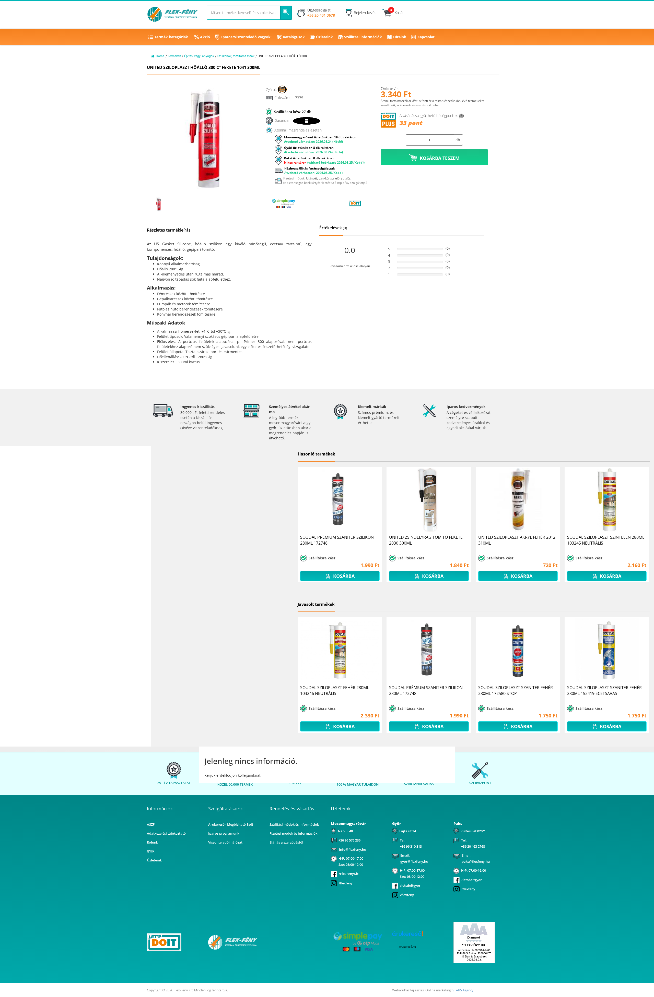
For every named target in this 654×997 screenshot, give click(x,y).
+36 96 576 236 (349, 840)
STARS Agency (462, 990)
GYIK (150, 851)
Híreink (399, 36)
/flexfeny (346, 883)
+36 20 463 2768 (473, 846)
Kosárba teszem (440, 158)
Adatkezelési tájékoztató (166, 833)
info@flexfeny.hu (352, 849)
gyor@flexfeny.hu (414, 861)
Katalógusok (294, 36)
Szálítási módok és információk (294, 824)
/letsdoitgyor (410, 885)
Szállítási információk (363, 36)
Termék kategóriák (171, 36)
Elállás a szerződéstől (286, 842)
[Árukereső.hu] (319, 203)
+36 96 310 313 (411, 846)
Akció (205, 36)
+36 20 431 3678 (321, 15)
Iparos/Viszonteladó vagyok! (246, 36)
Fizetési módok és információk (293, 833)
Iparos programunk (223, 833)
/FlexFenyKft (348, 873)
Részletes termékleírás (169, 230)
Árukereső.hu (407, 946)
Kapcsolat (426, 36)
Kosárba (343, 576)
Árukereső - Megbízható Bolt (230, 824)
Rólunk (152, 842)
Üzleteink (324, 36)
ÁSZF (151, 824)
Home (160, 56)
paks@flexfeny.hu (476, 861)
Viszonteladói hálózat (225, 842)
